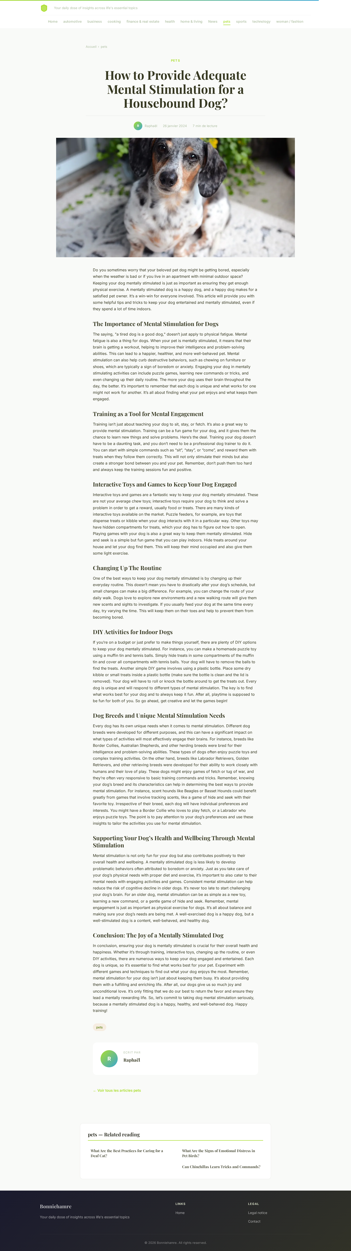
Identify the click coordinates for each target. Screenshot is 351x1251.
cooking (114, 21)
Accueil (91, 46)
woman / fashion (289, 21)
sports (241, 21)
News (213, 21)
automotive (72, 21)
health (170, 21)
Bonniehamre (55, 1206)
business (94, 21)
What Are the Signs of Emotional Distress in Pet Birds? (218, 1153)
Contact (254, 1221)
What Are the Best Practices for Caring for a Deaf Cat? (127, 1153)
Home (53, 21)
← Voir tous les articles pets (117, 1090)
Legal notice (257, 1213)
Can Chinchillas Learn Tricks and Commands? (221, 1166)
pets (226, 21)
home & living (191, 21)
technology (261, 21)
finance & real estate (143, 21)
